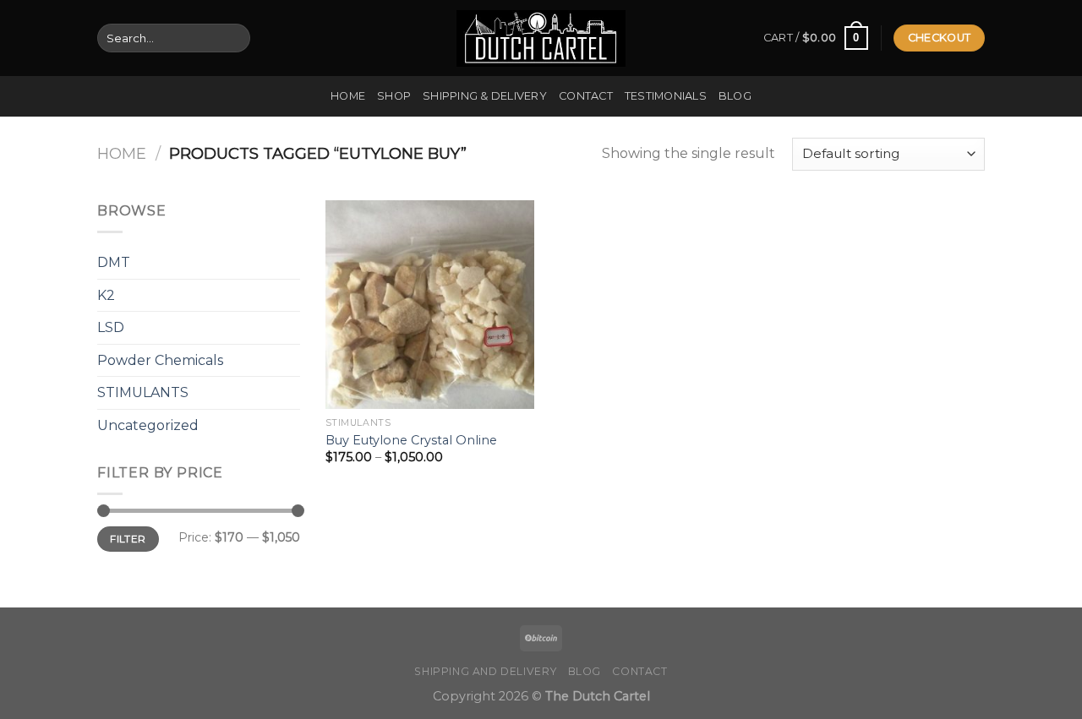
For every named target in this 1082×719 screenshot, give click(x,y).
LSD (110, 327)
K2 (106, 295)
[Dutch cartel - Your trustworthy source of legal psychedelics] (541, 38)
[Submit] (234, 38)
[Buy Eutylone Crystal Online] (429, 304)
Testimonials (666, 96)
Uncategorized (148, 425)
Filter (127, 538)
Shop (394, 96)
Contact (586, 96)
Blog (735, 96)
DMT (113, 262)
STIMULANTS (143, 392)
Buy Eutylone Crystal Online (411, 440)
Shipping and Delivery (485, 671)
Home (348, 96)
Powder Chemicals (160, 360)
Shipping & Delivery (485, 96)
